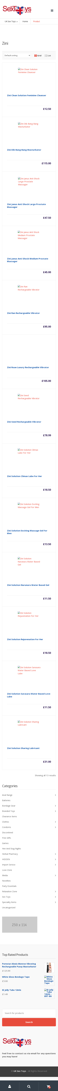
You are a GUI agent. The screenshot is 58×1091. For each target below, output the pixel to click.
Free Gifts (6, 838)
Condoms (6, 827)
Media (5, 875)
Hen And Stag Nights (11, 848)
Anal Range (7, 795)
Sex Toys (6, 896)
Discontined (7, 832)
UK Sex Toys (10, 21)
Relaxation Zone (9, 891)
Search (29, 1022)
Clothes (5, 821)
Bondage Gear (8, 805)
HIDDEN (6, 859)
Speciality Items (9, 902)
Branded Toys (8, 811)
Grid (39, 55)
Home (25, 21)
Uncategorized (8, 907)
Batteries (6, 800)
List (49, 55)
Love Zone (7, 870)
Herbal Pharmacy (10, 854)
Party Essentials (9, 886)
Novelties (6, 880)
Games (5, 843)
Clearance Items (9, 816)
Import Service (8, 864)
